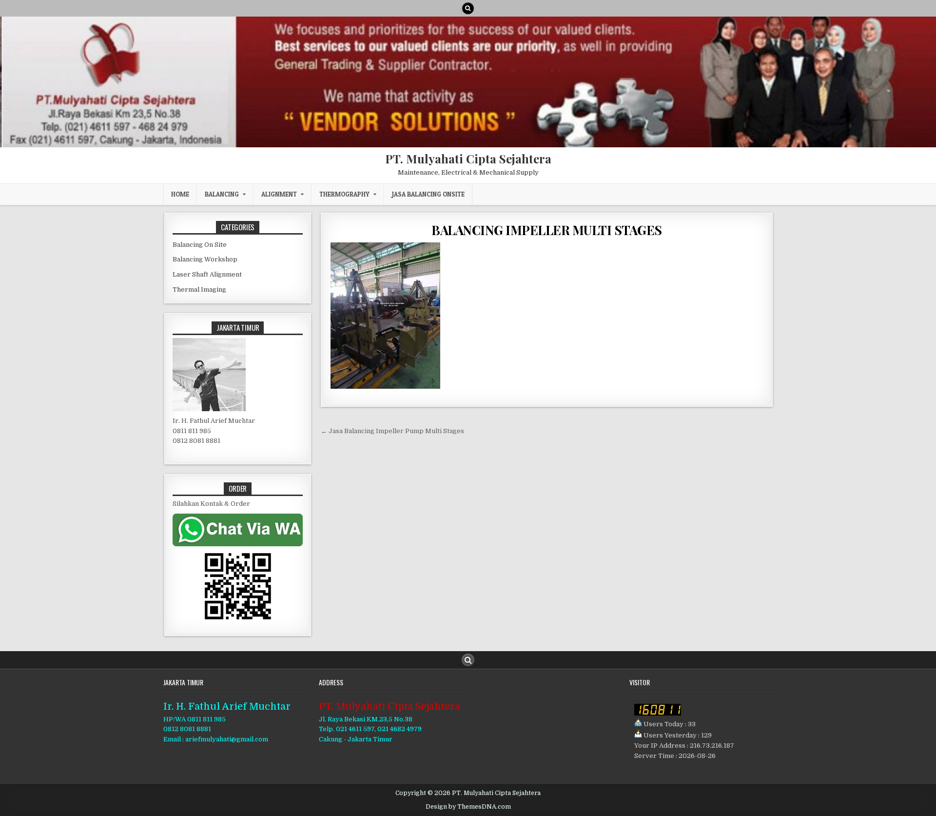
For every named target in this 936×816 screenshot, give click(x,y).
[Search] (468, 8)
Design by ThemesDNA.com (468, 806)
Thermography (344, 194)
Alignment (279, 194)
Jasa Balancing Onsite (428, 194)
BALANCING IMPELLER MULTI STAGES (546, 230)
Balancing (222, 194)
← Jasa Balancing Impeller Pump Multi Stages (392, 431)
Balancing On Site (200, 244)
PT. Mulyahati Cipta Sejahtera (468, 158)
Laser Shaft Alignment (207, 274)
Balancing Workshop (205, 259)
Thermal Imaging (199, 289)
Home (180, 194)
